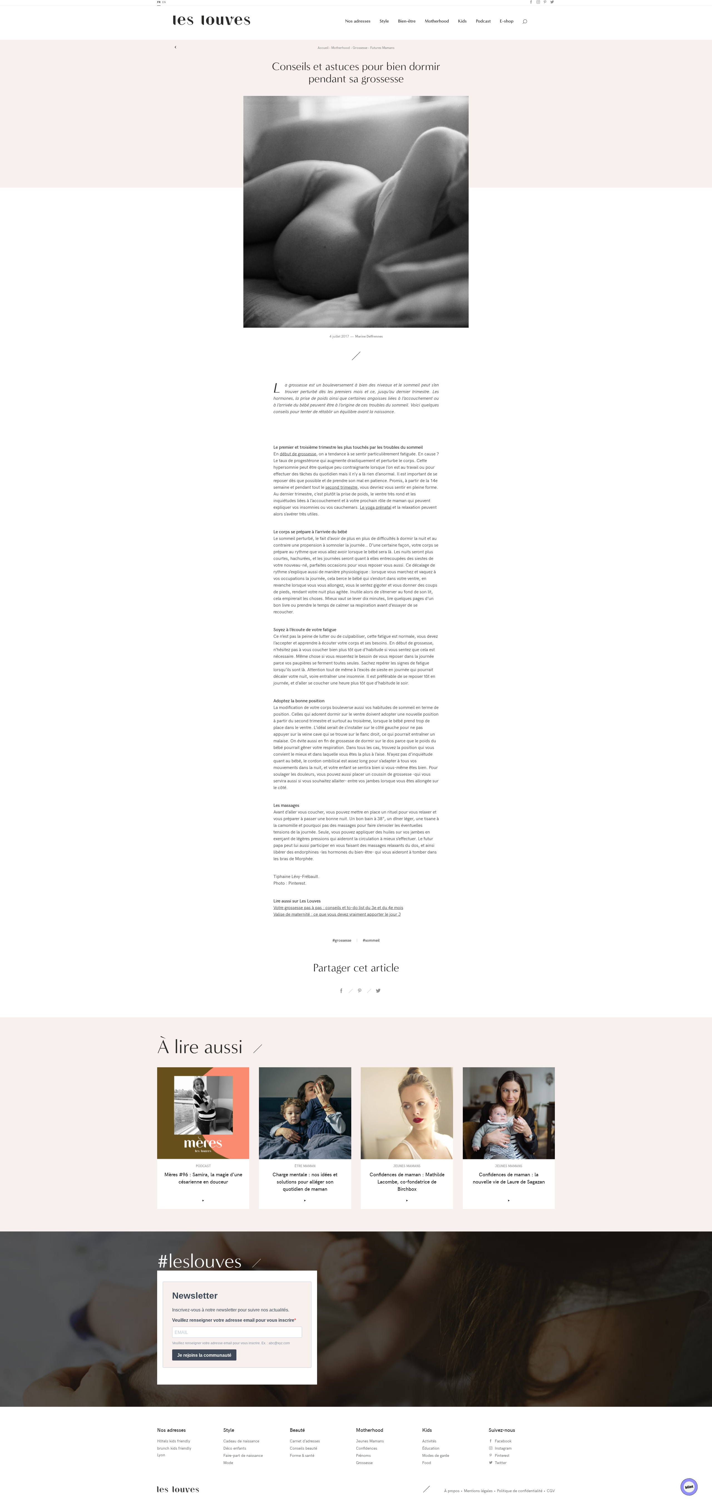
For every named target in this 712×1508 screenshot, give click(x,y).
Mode (228, 1464)
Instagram (537, 4)
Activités (429, 1442)
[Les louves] (211, 24)
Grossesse (364, 1464)
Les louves (178, 1491)
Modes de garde (435, 1457)
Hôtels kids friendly (173, 1442)
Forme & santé (302, 1457)
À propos (451, 1492)
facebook (341, 992)
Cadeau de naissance (241, 1442)
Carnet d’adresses (305, 1442)
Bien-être (407, 23)
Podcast (483, 23)
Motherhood (437, 23)
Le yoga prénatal (375, 509)
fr (158, 4)
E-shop (506, 23)
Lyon (161, 1456)
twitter (378, 992)
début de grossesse (298, 455)
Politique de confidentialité (519, 1492)
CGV (551, 1492)
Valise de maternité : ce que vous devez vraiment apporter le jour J (337, 916)
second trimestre (341, 489)
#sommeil (371, 942)
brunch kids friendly (174, 1450)
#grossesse (341, 942)
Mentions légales (478, 1492)
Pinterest (544, 4)
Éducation (430, 1450)
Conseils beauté (303, 1450)
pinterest (359, 992)
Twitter (551, 4)
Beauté (297, 1431)
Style (384, 23)
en (164, 4)
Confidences (366, 1450)
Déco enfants (234, 1450)
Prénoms (363, 1457)
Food (426, 1464)
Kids (462, 23)
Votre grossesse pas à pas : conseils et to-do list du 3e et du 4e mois (338, 909)
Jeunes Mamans (370, 1442)
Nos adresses (357, 23)
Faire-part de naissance (243, 1457)
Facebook (530, 4)
